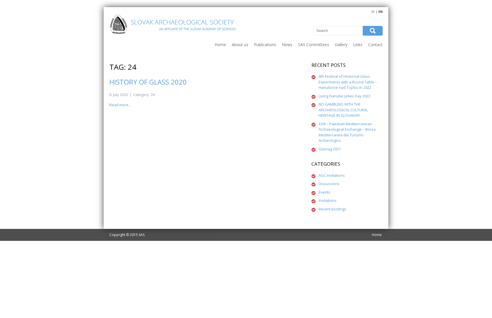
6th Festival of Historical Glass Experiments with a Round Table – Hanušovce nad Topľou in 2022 (348, 82)
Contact (375, 44)
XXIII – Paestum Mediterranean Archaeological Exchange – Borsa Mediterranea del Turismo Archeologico (347, 132)
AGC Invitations (332, 175)
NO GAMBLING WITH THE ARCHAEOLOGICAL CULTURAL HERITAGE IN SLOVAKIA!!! (343, 110)
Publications (265, 44)
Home (220, 44)
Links (357, 44)
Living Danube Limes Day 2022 (344, 96)
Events (324, 192)
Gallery (341, 44)
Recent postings (332, 209)
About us (240, 44)
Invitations (328, 200)
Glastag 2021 (330, 148)
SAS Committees (313, 44)
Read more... (120, 104)
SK (373, 11)
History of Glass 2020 (148, 82)
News (287, 44)
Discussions (329, 183)
